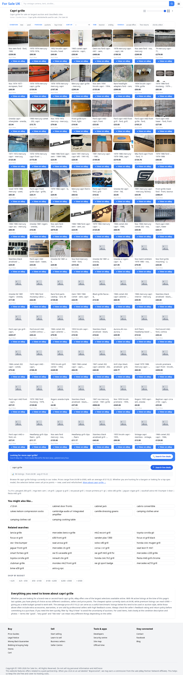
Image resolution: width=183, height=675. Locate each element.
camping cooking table (64, 519)
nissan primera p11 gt (96, 490)
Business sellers (58, 641)
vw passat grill (76, 490)
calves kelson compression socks (27, 511)
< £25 (12, 580)
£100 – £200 (51, 580)
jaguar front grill (18, 547)
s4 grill (51, 490)
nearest (101, 25)
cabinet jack (101, 506)
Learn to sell (56, 637)
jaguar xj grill (62, 490)
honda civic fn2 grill (104, 558)
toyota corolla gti (145, 532)
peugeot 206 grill (23, 490)
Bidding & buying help (18, 645)
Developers (99, 634)
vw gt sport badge (104, 563)
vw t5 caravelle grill (62, 553)
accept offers (131, 25)
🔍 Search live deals (162, 467)
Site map (98, 641)
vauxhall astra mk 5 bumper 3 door (157, 490)
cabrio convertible (146, 506)
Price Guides (13, 634)
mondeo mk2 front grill (64, 563)
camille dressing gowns (106, 511)
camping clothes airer (148, 511)
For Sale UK (11, 3)
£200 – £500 (66, 580)
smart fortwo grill (19, 553)
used (29, 25)
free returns (144, 25)
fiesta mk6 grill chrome (148, 558)
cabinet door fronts (62, 506)
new (21, 25)
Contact (140, 634)
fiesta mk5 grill (14, 493)
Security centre (100, 637)
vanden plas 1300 (103, 537)
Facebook (141, 637)
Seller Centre (56, 645)
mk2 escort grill (102, 532)
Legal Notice (13, 637)
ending (110, 25)
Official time (99, 645)
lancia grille (16, 532)
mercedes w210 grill (147, 563)
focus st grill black (146, 537)
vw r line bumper (18, 542)
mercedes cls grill (61, 547)
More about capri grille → (94, 482)
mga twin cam (39, 490)
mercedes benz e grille (63, 532)
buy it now (58, 25)
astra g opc (58, 568)
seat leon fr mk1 (145, 547)
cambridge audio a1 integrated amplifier (68, 513)
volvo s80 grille (114, 490)
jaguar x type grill (131, 490)
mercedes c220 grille (147, 553)
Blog (139, 641)
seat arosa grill (59, 542)
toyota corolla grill (19, 558)
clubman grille (17, 563)
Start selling (56, 634)
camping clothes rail (20, 519)
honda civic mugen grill (148, 542)
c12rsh (13, 506)
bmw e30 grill (17, 568)
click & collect (158, 25)
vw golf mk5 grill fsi (104, 553)
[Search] (171, 3)
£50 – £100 (37, 580)
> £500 (79, 580)
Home (12, 17)
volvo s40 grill (101, 542)
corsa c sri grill (102, 547)
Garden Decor (21, 17)
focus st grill (16, 537)
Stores (11, 649)
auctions (47, 25)
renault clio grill (60, 558)
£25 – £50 (23, 580)
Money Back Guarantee (18, 641)
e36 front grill (59, 537)
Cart (10, 652)
